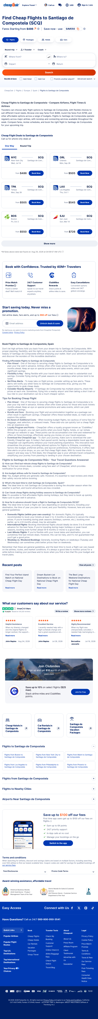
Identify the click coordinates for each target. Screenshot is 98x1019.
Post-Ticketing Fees (88, 969)
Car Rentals (32, 944)
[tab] (10, 39)
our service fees (9, 865)
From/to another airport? (64, 79)
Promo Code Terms (60, 871)
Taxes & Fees (87, 957)
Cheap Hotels (33, 940)
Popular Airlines (11, 936)
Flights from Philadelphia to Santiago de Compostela (47, 766)
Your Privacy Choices (9, 969)
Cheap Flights (33, 936)
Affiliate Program (70, 946)
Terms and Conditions (74, 1000)
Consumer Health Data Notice (86, 978)
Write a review (62, 611)
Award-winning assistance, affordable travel (26, 881)
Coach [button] (41, 50)
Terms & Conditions (86, 952)
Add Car (41, 79)
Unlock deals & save (50, 323)
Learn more (49, 674)
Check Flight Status (51, 962)
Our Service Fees (86, 962)
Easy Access (11, 908)
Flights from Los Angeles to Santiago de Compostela (15, 766)
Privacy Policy (19, 332)
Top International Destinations (11, 961)
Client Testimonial (68, 951)
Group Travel (33, 954)
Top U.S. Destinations (9, 952)
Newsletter (68, 964)
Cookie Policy (87, 940)
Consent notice (7, 332)
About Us (67, 939)
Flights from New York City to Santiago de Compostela (48, 756)
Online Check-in (52, 950)
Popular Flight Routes (10, 943)
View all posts (85, 565)
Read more (10, 588)
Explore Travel (28, 5)
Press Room (68, 943)
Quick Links (9, 930)
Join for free (80, 692)
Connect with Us (56, 908)
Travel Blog (50, 967)
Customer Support (50, 944)
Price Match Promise (86, 945)
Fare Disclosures (10, 871)
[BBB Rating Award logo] (86, 893)
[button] (49, 5)
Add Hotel (27, 79)
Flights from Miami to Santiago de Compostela (79, 756)
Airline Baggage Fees (52, 955)
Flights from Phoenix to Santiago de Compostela (77, 766)
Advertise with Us (69, 958)
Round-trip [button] (10, 50)
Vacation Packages (32, 949)
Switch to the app (58, 843)
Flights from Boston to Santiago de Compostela (14, 756)
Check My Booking (50, 937)
